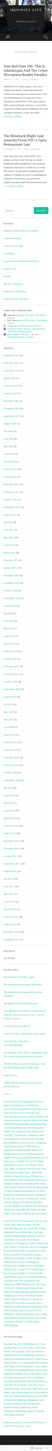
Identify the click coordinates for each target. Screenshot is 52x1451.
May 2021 (8, 537)
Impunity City (26, 10)
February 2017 (11, 916)
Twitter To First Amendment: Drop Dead (24, 1033)
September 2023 (12, 370)
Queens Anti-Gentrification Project (21, 261)
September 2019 (12, 689)
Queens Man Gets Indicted (17, 1026)
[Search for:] (26, 210)
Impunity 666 (10, 1075)
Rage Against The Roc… (19, 334)
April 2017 (9, 901)
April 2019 (9, 727)
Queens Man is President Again (19, 976)
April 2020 (9, 636)
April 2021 (9, 545)
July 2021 (8, 522)
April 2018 (9, 810)
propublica (9, 253)
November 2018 (12, 765)
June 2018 (9, 795)
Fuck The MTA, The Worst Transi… (26, 316)
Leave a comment (30, 80)
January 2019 (10, 749)
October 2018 (10, 772)
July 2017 (8, 878)
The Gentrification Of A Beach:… (22, 335)
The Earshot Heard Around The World (23, 984)
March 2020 (10, 643)
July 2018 (8, 787)
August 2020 (10, 605)
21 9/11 (7, 1094)
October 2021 (10, 499)
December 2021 (11, 484)
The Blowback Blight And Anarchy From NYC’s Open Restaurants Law (25, 140)
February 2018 (11, 825)
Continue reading (12, 116)
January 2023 (10, 393)
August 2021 (10, 514)
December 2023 (11, 362)
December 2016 (11, 931)
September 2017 (12, 863)
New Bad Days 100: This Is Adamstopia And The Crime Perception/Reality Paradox (26, 70)
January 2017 (10, 924)
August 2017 (10, 871)
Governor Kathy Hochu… (19, 328)
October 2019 (10, 681)
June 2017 (9, 886)
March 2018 (10, 818)
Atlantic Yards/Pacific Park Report (21, 230)
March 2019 (10, 734)
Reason (7, 276)
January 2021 (10, 567)
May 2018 (8, 802)
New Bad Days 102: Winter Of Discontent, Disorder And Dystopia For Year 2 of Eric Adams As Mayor (25, 1014)
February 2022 (11, 469)
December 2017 (11, 840)
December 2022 (11, 400)
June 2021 (9, 529)
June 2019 (9, 711)
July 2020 (8, 613)
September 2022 (12, 416)
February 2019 (11, 742)
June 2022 (9, 438)
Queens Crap (10, 268)
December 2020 (11, 575)
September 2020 (12, 598)
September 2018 (12, 780)
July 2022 (8, 431)
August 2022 (10, 423)
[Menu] (8, 37)
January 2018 (10, 833)
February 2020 (11, 651)
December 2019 (11, 666)
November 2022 (12, 408)
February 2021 (11, 560)
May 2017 (8, 893)
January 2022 (10, 476)
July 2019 (8, 704)
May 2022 (8, 446)
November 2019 (12, 674)
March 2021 (10, 552)
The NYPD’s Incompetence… (28, 325)
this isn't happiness (13, 283)
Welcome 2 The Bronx (15, 291)
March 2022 (10, 461)
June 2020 (9, 620)
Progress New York (13, 245)
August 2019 (10, 696)
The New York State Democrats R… (26, 330)
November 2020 (12, 582)
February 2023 (11, 385)
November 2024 (12, 355)
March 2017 (10, 909)
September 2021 (12, 507)
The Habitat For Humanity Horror (21, 1003)
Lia (8, 325)
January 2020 (10, 658)
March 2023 (10, 378)
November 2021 (12, 491)
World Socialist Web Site (16, 298)
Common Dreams (12, 238)
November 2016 (12, 939)
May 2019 (8, 719)
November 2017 (12, 848)
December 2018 (11, 757)
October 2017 (10, 856)
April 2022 (9, 454)
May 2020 (8, 628)
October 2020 (10, 590)
